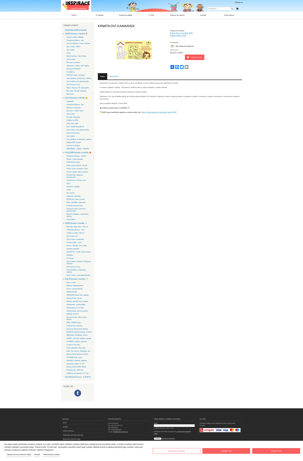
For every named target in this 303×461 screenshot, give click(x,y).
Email (155, 423)
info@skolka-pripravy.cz (120, 432)
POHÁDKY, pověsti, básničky (77, 341)
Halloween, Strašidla (73, 196)
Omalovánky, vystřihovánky (76, 304)
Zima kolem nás (72, 236)
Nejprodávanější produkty (76, 30)
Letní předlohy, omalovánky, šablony (79, 139)
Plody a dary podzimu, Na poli (77, 165)
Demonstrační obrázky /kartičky (77, 354)
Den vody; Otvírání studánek (76, 91)
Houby (69, 190)
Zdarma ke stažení (177, 15)
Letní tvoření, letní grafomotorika (78, 130)
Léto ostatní (71, 114)
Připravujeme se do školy (75, 308)
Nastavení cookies (176, 451)
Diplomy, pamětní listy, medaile (77, 301)
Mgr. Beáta (180, 46)
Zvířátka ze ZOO (72, 120)
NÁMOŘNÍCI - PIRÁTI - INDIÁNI (78, 149)
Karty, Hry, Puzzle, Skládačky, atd (78, 351)
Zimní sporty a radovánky (75, 239)
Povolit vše (276, 451)
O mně (151, 15)
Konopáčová (189, 46)
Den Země (70, 94)
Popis (102, 76)
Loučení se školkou (73, 145)
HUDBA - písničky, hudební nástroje (79, 338)
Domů (73, 15)
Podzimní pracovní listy (75, 205)
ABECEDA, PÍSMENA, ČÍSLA (77, 335)
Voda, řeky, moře (72, 123)
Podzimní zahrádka (73, 187)
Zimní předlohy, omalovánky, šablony (76, 271)
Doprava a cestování (74, 108)
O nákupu (100, 15)
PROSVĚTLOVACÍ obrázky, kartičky (79, 332)
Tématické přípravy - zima (76, 230)
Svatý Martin (71, 219)
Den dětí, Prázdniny (73, 117)
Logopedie (70, 101)
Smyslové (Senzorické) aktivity (77, 329)
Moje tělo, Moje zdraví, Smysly (77, 227)
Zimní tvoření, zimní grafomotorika (78, 275)
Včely (68, 53)
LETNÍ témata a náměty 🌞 (76, 98)
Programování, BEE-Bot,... (76, 370)
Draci (68, 183)
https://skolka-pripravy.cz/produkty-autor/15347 (159, 112)
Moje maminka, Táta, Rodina (76, 56)
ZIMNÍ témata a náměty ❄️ (76, 223)
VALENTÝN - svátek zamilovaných (79, 252)
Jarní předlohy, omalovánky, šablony (79, 78)
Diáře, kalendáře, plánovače (76, 202)
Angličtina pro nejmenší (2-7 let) (77, 373)
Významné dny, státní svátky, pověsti (77, 318)
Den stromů (70, 193)
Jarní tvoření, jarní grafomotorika (78, 81)
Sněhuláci (70, 255)
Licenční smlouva (68, 431)
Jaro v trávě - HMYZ (73, 46)
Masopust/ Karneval (73, 69)
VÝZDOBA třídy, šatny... (75, 357)
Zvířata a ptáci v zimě (178, 35)
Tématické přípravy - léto (75, 104)
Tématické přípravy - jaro (75, 40)
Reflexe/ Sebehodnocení (75, 285)
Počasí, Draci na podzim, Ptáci (181, 33)
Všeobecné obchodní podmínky (73, 435)
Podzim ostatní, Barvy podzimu (77, 172)
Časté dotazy (229, 15)
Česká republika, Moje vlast (76, 348)
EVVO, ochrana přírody (74, 289)
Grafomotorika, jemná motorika (77, 311)
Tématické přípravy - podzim (76, 156)
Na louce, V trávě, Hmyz (75, 111)
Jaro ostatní (71, 50)
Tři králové (70, 258)
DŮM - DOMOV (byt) (74, 322)
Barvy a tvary (71, 282)
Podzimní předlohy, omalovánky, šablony (78, 215)
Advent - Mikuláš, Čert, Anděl (77, 245)
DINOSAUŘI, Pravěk (74, 142)
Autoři (65, 423)
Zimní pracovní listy (73, 267)
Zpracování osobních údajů (71, 439)
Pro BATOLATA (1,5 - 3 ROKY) (78, 377)
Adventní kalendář (73, 249)
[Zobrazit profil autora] (172, 48)
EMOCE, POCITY (73, 314)
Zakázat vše (226, 451)
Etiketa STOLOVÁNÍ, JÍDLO (76, 367)
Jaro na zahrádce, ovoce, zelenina (78, 43)
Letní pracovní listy (73, 133)
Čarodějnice (71, 72)
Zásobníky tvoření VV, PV (76, 364)
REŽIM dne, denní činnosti (76, 199)
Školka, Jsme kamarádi (75, 159)
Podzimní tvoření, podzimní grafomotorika (76, 210)
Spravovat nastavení (168, 438)
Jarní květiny (71, 59)
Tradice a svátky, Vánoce (75, 233)
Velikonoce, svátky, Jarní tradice (78, 66)
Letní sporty (71, 136)
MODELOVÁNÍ (72, 292)
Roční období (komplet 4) (75, 127)
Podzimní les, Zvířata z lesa (76, 180)
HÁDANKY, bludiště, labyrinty (77, 360)
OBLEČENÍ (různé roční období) (78, 295)
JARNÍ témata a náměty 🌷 (76, 34)
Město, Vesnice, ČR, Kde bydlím (78, 88)
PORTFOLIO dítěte (73, 162)
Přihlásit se (239, 2)
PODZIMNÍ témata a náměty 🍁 (78, 153)
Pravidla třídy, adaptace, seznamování (75, 176)
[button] (134, 72)
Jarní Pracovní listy (73, 84)
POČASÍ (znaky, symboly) (76, 75)
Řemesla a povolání (73, 62)
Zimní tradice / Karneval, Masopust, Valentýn (79, 262)
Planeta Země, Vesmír (74, 298)
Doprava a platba (125, 15)
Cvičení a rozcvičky (73, 345)
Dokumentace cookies (51, 454)
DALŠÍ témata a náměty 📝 (76, 279)
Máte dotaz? (114, 76)
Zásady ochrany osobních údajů (19, 454)
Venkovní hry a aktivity (74, 326)
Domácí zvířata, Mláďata (75, 37)
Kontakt (203, 15)
